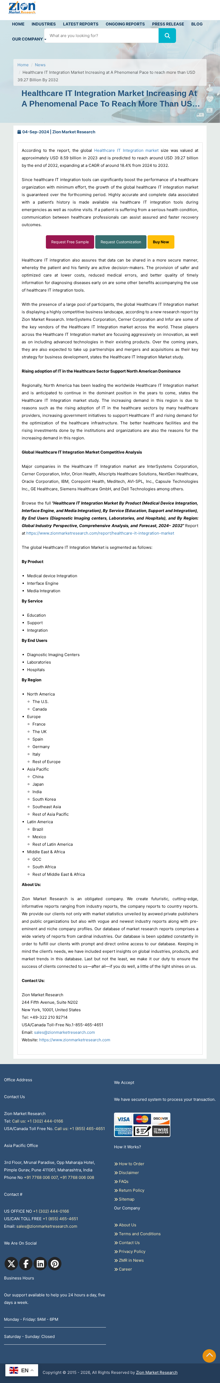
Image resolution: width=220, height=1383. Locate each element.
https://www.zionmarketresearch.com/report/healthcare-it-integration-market (100, 533)
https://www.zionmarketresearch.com (74, 1039)
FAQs (123, 1181)
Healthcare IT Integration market (126, 150)
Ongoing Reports (125, 24)
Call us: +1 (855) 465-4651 (79, 1128)
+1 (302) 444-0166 (51, 1211)
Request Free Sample (70, 242)
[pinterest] (54, 1263)
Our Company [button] (28, 39)
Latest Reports (80, 24)
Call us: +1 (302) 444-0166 (37, 1121)
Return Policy (131, 1190)
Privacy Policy (131, 1251)
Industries (44, 24)
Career (125, 1269)
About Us (127, 1224)
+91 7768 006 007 (41, 1177)
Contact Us (129, 1242)
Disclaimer (128, 1172)
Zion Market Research (157, 1372)
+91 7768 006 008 (77, 1177)
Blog (197, 24)
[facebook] (25, 1263)
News (40, 64)
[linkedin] (40, 1263)
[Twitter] (11, 1263)
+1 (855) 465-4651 (60, 1218)
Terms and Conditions (139, 1233)
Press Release (168, 24)
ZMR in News (131, 1260)
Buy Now (161, 242)
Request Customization (121, 242)
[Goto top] (209, 1356)
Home (18, 24)
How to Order (131, 1163)
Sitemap (126, 1199)
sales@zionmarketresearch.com (64, 1032)
